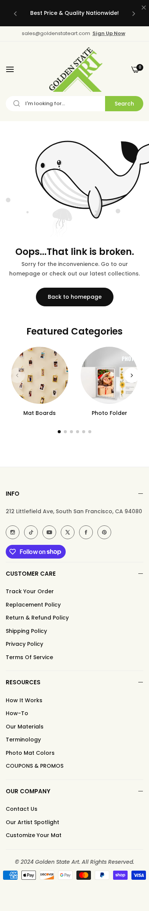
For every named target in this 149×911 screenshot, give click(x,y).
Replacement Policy (33, 604)
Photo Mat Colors (30, 753)
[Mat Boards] (39, 375)
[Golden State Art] (74, 69)
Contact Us (21, 809)
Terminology (23, 739)
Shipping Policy (26, 631)
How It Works (24, 700)
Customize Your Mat (34, 835)
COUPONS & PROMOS (34, 766)
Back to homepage (75, 297)
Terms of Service (29, 657)
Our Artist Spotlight (32, 822)
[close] (143, 8)
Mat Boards (39, 413)
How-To (17, 713)
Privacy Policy (24, 644)
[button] (15, 13)
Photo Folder (109, 413)
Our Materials (25, 726)
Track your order (30, 591)
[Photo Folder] (109, 375)
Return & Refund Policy (37, 617)
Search (124, 103)
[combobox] (74, 103)
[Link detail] (12, 532)
